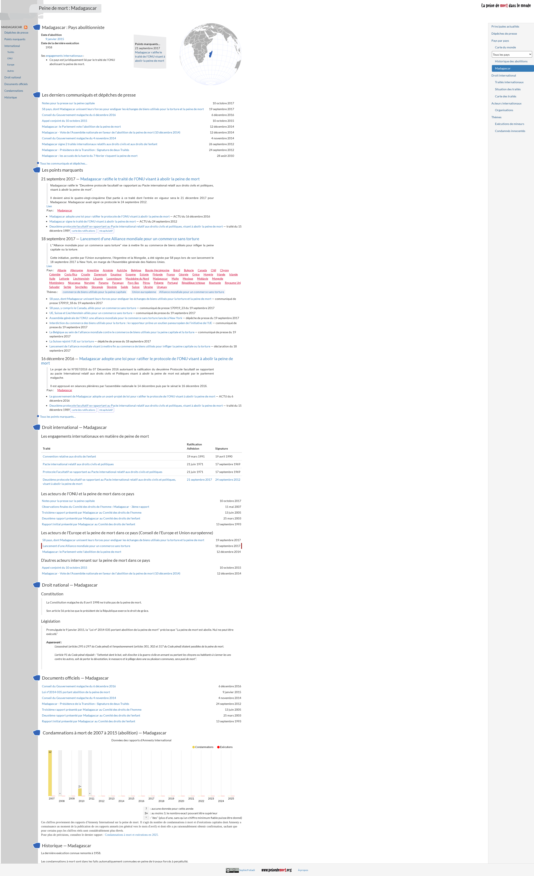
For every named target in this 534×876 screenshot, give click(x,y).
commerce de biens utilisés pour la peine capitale (94, 292)
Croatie (85, 274)
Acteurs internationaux (506, 103)
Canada (202, 270)
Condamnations (13, 90)
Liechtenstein (81, 278)
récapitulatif (106, 230)
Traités (10, 52)
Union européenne (144, 292)
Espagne (131, 274)
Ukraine (148, 287)
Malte (175, 278)
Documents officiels (16, 84)
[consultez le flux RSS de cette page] (25, 27)
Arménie (108, 270)
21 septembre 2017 (199, 479)
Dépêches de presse (16, 32)
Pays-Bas (133, 282)
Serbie (67, 287)
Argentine (93, 270)
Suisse (136, 287)
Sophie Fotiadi (247, 870)
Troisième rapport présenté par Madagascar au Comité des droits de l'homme (91, 512)
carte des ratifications (83, 230)
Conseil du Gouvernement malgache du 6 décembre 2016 (79, 115)
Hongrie (208, 274)
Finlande (158, 274)
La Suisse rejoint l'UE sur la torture (71, 341)
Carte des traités (505, 96)
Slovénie (112, 287)
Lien (49, 206)
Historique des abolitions (511, 61)
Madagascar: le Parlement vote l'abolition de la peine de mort (81, 126)
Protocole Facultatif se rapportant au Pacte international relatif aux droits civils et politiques (102, 472)
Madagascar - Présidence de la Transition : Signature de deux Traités (85, 150)
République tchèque (193, 282)
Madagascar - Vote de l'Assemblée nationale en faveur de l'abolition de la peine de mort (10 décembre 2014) (111, 132)
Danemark (100, 274)
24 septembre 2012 (227, 479)
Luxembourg (114, 278)
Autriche (122, 270)
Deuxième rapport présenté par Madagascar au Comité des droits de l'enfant (91, 518)
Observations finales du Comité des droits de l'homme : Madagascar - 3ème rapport (95, 506)
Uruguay (162, 287)
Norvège (89, 282)
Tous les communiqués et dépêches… (63, 163)
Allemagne (76, 270)
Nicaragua (74, 282)
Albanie (61, 270)
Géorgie (183, 274)
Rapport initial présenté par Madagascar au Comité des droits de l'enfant (88, 524)
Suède (124, 287)
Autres (10, 70)
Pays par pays (500, 40)
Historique (10, 97)
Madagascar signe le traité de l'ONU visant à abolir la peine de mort (92, 221)
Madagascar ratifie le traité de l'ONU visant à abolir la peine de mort (150, 56)
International (12, 46)
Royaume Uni (233, 282)
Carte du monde (505, 47)
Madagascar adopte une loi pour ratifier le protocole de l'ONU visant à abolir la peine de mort (109, 216)
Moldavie (202, 278)
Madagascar (64, 210)
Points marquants (14, 39)
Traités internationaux (509, 82)
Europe (10, 64)
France (171, 274)
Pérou (146, 282)
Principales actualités (505, 26)
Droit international (503, 75)
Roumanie (215, 282)
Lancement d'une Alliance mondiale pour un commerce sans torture (139, 238)
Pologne (159, 282)
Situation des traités (508, 89)
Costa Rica (70, 274)
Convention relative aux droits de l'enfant (69, 456)
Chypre (224, 270)
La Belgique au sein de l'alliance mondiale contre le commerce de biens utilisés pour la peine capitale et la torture (121, 332)
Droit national (12, 77)
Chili (213, 270)
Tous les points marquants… (58, 416)
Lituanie (98, 278)
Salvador (54, 287)
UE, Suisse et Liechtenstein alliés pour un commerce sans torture (90, 313)
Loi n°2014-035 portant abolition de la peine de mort (76, 692)
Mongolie (217, 278)
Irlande (221, 274)
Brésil (176, 270)
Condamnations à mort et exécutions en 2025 (131, 834)
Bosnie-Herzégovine (157, 270)
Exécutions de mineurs (509, 124)
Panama (103, 282)
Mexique (188, 278)
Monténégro (56, 282)
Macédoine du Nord (137, 278)
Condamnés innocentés (510, 131)
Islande (233, 274)
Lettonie (64, 278)
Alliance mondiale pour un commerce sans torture (191, 292)
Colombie (54, 274)
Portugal (173, 282)
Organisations (504, 110)
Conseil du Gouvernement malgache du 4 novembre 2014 (79, 138)
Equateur (116, 274)
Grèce (196, 274)
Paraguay (118, 282)
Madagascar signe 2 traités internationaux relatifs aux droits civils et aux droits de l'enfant (99, 144)
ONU (10, 58)
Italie (52, 278)
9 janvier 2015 (54, 39)
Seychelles (81, 287)
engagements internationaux (64, 55)
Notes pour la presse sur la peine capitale (68, 103)
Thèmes (496, 117)
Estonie (144, 274)
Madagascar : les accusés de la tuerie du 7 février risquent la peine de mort (89, 155)
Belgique (136, 270)
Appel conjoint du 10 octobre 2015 (64, 120)
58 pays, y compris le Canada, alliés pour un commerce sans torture (92, 308)
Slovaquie (97, 287)
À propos (303, 870)
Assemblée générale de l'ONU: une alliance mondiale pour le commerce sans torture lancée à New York (115, 318)
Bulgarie (189, 270)
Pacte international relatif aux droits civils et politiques (78, 464)
